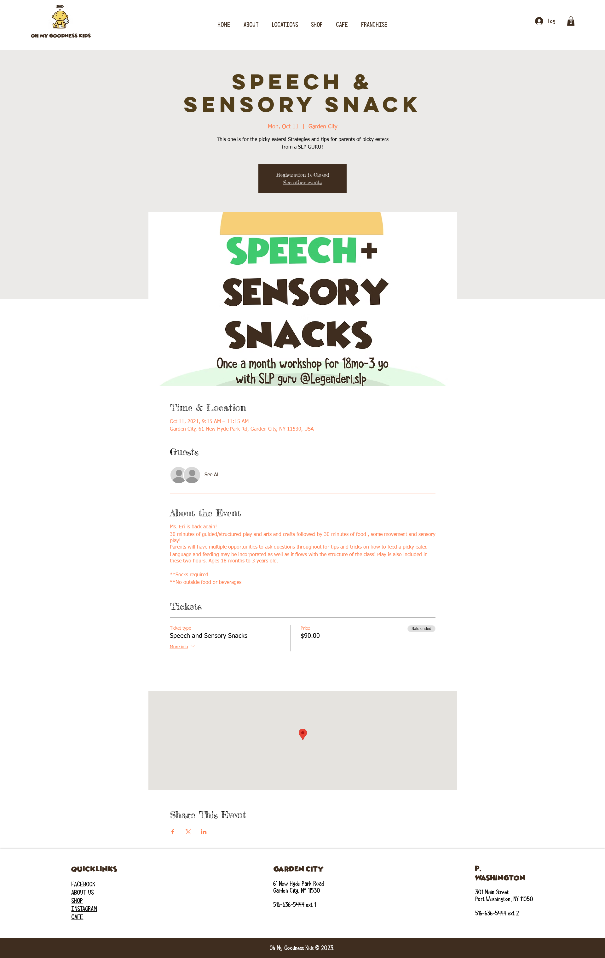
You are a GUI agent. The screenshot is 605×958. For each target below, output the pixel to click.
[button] (284, 22)
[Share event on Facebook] (173, 831)
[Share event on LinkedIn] (204, 831)
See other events (302, 182)
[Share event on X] (188, 831)
